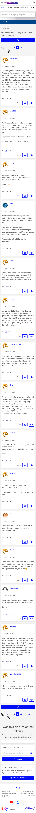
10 (21, 47)
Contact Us (31, 795)
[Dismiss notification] (33, 7)
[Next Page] (8, 51)
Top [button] (19, 788)
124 (6, 248)
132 (6, 575)
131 (6, 537)
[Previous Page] (3, 47)
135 (6, 695)
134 (6, 661)
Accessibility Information (27, 793)
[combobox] (16, 14)
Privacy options (5, 791)
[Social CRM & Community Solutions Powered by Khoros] (30, 808)
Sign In (33, 3)
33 (29, 47)
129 (6, 461)
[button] (33, 58)
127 (6, 372)
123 (6, 191)
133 (6, 614)
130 (6, 501)
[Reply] (31, 103)
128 (6, 420)
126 (6, 332)
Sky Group (4, 797)
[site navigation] (2, 3)
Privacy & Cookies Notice (8, 793)
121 (6, 98)
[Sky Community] (11, 2)
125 (6, 286)
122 (6, 151)
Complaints (4, 795)
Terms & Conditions (29, 791)
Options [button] (3, 28)
